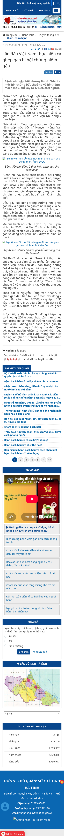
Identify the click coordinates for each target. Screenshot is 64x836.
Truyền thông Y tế (49, 35)
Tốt (10, 641)
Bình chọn (24, 651)
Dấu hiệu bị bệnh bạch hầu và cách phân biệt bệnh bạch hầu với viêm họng (30, 451)
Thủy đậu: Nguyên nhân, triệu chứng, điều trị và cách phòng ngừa (32, 433)
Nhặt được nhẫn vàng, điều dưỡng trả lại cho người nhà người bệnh (31, 388)
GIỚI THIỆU (28, 10)
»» (49, 459)
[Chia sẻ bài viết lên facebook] (45, 48)
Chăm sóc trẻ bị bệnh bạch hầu (22, 427)
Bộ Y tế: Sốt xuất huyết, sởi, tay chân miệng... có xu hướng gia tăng (32, 420)
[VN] (62, 781)
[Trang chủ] (32, 19)
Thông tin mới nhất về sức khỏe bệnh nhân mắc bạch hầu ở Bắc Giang (32, 412)
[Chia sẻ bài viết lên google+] (52, 48)
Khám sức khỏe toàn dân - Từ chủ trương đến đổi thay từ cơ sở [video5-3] (29, 552)
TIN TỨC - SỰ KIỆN (49, 10)
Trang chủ (11, 10)
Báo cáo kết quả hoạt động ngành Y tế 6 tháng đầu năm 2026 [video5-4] (29, 563)
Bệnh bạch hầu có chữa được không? (26, 440)
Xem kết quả (40, 651)
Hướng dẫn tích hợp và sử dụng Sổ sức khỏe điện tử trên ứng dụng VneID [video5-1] (31, 529)
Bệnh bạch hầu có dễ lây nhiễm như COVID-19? (32, 381)
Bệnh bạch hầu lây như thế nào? (23, 445)
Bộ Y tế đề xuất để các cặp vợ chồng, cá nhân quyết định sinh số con (30, 375)
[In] (56, 48)
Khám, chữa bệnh (16, 38)
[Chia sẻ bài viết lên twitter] (49, 48)
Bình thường (16, 646)
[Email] (60, 48)
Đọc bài (48, 72)
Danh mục (28, 35)
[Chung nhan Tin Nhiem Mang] (32, 819)
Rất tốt (12, 636)
